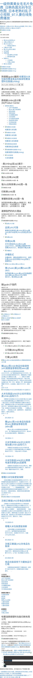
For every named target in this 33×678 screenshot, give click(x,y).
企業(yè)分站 (10, 26)
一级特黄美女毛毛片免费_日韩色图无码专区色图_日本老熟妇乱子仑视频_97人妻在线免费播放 (16, 10)
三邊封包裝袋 (5, 602)
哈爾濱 (20, 650)
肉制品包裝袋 (12, 124)
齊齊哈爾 (24, 650)
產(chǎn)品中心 (8, 44)
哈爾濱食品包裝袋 (14, 78)
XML (30, 26)
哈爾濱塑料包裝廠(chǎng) (15, 80)
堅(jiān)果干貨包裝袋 (15, 109)
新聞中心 (6, 58)
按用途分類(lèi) (11, 45)
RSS (26, 26)
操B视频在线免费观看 (6, 675)
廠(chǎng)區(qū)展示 (10, 49)
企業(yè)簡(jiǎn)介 (9, 42)
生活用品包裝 (12, 122)
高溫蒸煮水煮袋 (13, 120)
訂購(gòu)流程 (8, 47)
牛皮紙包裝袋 (5, 594)
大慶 (8, 652)
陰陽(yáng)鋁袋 (5, 600)
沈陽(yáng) (16, 652)
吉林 (21, 652)
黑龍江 (16, 650)
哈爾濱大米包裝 (18, 645)
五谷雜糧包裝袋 (13, 115)
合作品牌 (6, 51)
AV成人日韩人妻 (15, 677)
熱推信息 (2, 26)
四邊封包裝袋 (5, 603)
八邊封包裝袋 (5, 605)
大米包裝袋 (12, 117)
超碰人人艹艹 (28, 675)
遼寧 (11, 652)
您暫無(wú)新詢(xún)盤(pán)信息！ (11, 28)
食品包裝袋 (12, 111)
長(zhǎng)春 (26, 652)
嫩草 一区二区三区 (5, 677)
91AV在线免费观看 (18, 675)
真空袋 (3, 596)
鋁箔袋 (3, 598)
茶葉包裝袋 (12, 113)
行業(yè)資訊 (11, 62)
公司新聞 (9, 60)
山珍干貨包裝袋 (13, 107)
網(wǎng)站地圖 (19, 26)
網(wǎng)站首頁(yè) (9, 40)
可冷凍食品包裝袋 (14, 118)
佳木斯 (5, 652)
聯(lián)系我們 (8, 64)
